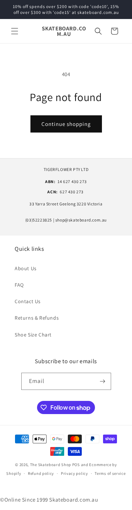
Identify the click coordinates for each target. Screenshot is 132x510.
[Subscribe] (103, 381)
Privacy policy (74, 473)
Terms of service (110, 473)
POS (76, 464)
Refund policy (41, 473)
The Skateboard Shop (50, 464)
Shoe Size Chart (33, 334)
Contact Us (28, 301)
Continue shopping (66, 123)
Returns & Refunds (37, 317)
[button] (15, 31)
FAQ (19, 285)
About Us (26, 268)
